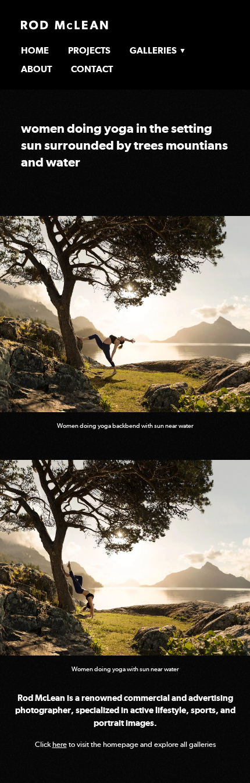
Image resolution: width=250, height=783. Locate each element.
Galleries (153, 50)
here (59, 744)
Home (35, 50)
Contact (92, 69)
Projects (89, 50)
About (36, 69)
